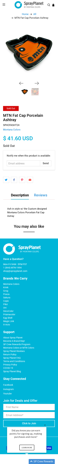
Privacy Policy (10, 364)
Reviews (40, 195)
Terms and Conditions (14, 361)
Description (20, 195)
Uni (4, 307)
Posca (6, 294)
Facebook (8, 385)
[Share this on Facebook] (14, 180)
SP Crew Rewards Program (16, 344)
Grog (5, 290)
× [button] (45, 425)
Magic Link (8, 321)
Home (25, 14)
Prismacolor (9, 314)
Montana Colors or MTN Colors (18, 347)
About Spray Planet (13, 337)
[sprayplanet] (29, 5)
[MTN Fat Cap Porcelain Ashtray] (29, 52)
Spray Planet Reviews (14, 351)
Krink (5, 287)
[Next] (36, 83)
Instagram (8, 389)
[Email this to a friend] (30, 180)
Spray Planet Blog (12, 371)
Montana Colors (11, 129)
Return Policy (9, 354)
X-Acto (6, 324)
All (34, 14)
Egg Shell (7, 318)
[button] (30, 461)
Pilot (5, 304)
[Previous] (21, 83)
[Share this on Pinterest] (22, 180)
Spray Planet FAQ (12, 358)
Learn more (27, 447)
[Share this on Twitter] (6, 180)
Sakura (6, 297)
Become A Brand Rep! (14, 341)
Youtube (7, 393)
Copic (6, 301)
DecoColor (8, 311)
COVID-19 (8, 368)
